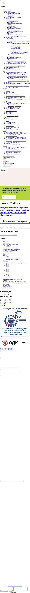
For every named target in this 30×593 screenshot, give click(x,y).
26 (10, 302)
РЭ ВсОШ (8, 143)
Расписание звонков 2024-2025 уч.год (17, 103)
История (10, 16)
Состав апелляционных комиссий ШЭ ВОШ (16, 137)
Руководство (9, 37)
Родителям (8, 245)
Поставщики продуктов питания (13, 154)
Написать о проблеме (9, 197)
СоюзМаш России (7, 166)
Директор (10, 38)
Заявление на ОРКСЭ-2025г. (12, 259)
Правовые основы (10, 109)
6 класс (7, 270)
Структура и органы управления (13, 17)
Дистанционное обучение (9, 253)
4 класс (7, 268)
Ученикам (8, 246)
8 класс (7, 273)
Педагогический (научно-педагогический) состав (17, 41)
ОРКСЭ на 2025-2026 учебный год (14, 258)
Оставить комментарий (24, 227)
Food (7, 153)
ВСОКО (10, 24)
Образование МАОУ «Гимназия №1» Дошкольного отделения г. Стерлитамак (18, 84)
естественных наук (15, 48)
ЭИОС (4, 162)
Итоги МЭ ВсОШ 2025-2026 (12, 142)
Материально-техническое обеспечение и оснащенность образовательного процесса (16, 61)
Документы (8, 18)
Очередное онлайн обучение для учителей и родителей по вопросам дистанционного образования (14, 211)
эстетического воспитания (17, 53)
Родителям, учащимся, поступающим (12, 89)
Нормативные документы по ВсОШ (14, 132)
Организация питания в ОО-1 (13, 152)
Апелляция (8, 128)
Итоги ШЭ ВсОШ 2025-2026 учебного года (16, 138)
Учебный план (11, 26)
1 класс (7, 264)
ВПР (7, 93)
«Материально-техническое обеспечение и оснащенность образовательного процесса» (18, 80)
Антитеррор (6, 161)
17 (7, 300)
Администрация (12, 39)
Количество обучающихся (14, 29)
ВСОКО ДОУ (9, 82)
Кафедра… (11, 42)
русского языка (14, 44)
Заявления (8, 91)
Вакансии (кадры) (12, 58)
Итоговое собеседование (11, 119)
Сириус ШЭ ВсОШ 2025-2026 (13, 134)
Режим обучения (12, 32)
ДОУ (4, 71)
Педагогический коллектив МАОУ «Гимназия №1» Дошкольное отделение (17, 75)
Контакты (5, 280)
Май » (5, 305)
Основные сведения (10, 12)
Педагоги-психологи (13, 54)
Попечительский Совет (11, 111)
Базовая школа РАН (7, 164)
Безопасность (6, 243)
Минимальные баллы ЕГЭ (12, 129)
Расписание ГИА (10, 124)
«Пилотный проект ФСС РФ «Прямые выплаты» (14, 281)
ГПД (7, 101)
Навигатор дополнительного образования (13, 279)
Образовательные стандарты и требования (16, 36)
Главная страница (7, 9)
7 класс (7, 271)
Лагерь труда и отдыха (8, 251)
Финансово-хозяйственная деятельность (15, 66)
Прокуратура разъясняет (8, 163)
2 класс (7, 266)
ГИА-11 (7, 121)
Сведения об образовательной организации (16, 72)
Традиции (8, 114)
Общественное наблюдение (12, 139)
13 (0, 300)
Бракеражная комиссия (11, 149)
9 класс (7, 274)
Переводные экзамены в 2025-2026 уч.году (16, 99)
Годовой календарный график (15, 31)
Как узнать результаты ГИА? (12, 127)
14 (2, 300)
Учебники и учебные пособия (15, 34)
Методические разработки (14, 28)
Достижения (9, 113)
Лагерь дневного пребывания (10, 250)
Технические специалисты (14, 57)
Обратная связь (6, 285)
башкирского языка (15, 47)
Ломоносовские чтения (8, 156)
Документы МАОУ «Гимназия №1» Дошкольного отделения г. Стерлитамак (17, 86)
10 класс (8, 275)
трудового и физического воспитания (20, 52)
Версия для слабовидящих (9, 157)
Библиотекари (11, 56)
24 (7, 302)
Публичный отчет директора (12, 116)
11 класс (7, 276)
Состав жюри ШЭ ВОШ (11, 136)
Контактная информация (14, 13)
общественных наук (16, 49)
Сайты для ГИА (9, 123)
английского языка (15, 46)
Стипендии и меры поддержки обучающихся (16, 63)
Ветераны (10, 59)
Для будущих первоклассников (13, 108)
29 (4, 303)
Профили (10, 22)
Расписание (8, 102)
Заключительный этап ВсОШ (13, 144)
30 (5, 303)
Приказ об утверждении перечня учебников (16, 263)
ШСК (4, 254)
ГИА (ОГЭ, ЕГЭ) (7, 117)
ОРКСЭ (10, 33)
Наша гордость (9, 112)
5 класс (7, 269)
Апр (1, 218)
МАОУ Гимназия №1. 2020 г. (15, 586)
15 (4, 300)
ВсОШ (4, 131)
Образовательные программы (15, 23)
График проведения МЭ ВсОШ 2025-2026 (16, 141)
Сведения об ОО (7, 11)
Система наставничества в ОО (10, 248)
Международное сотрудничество (13, 69)
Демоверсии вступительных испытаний (15, 96)
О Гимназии (6, 241)
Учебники (5, 261)
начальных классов (15, 51)
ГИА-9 (7, 118)
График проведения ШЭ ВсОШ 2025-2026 (16, 133)
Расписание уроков (13, 104)
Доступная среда (10, 68)
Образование (9, 19)
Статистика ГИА (10, 126)
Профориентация (10, 92)
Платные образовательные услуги (14, 64)
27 (0, 303)
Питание (5, 146)
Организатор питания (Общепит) (13, 151)
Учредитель (11, 14)
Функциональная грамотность (13, 94)
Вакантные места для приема (12, 67)
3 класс (7, 265)
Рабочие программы (13, 27)
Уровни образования (13, 21)
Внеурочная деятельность (14, 106)
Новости (5, 88)
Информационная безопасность (10, 244)
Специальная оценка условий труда (11, 249)
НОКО (4, 260)
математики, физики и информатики (20, 43)
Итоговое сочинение (10, 122)
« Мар (1, 305)
